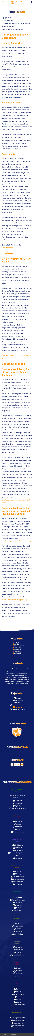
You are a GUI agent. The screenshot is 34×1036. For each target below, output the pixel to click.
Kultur (17, 983)
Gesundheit (17, 790)
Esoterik (17, 962)
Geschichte (17, 1012)
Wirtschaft (17, 892)
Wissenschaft (17, 865)
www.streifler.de (7, 248)
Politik (17, 816)
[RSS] (15, 764)
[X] (18, 764)
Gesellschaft (17, 839)
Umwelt (17, 918)
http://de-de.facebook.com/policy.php (14, 600)
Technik (17, 941)
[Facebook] (12, 764)
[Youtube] (22, 764)
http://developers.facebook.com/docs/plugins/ (17, 541)
